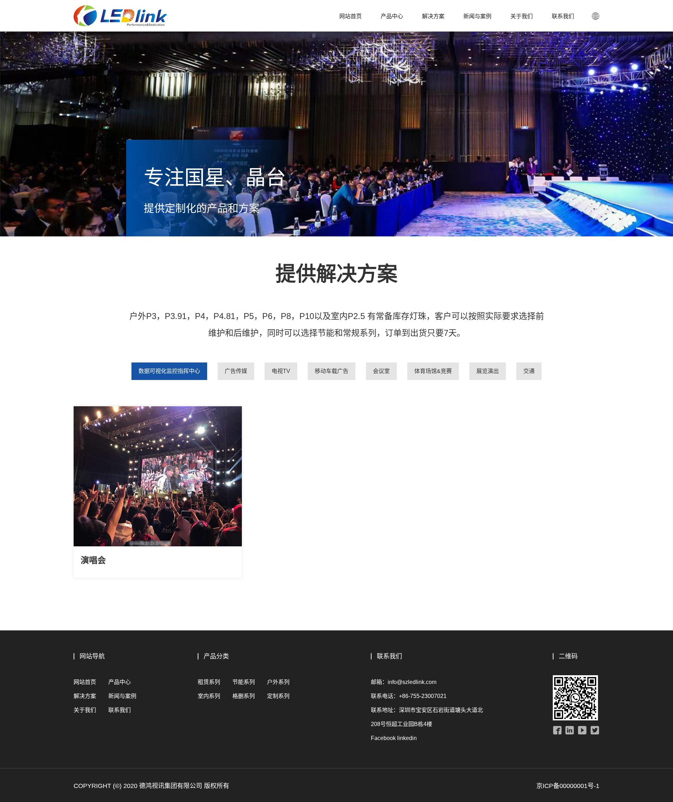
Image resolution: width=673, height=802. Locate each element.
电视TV (281, 371)
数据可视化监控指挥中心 (169, 371)
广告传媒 (236, 371)
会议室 (381, 371)
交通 (529, 371)
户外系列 (278, 682)
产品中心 (392, 16)
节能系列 (243, 682)
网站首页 (350, 16)
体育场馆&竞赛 (433, 371)
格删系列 (243, 696)
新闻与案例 (477, 16)
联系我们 (563, 16)
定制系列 (278, 696)
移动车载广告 (331, 371)
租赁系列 (209, 682)
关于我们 (521, 16)
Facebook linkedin (394, 738)
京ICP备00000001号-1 (567, 785)
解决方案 (433, 16)
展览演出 (487, 371)
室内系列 (209, 696)
